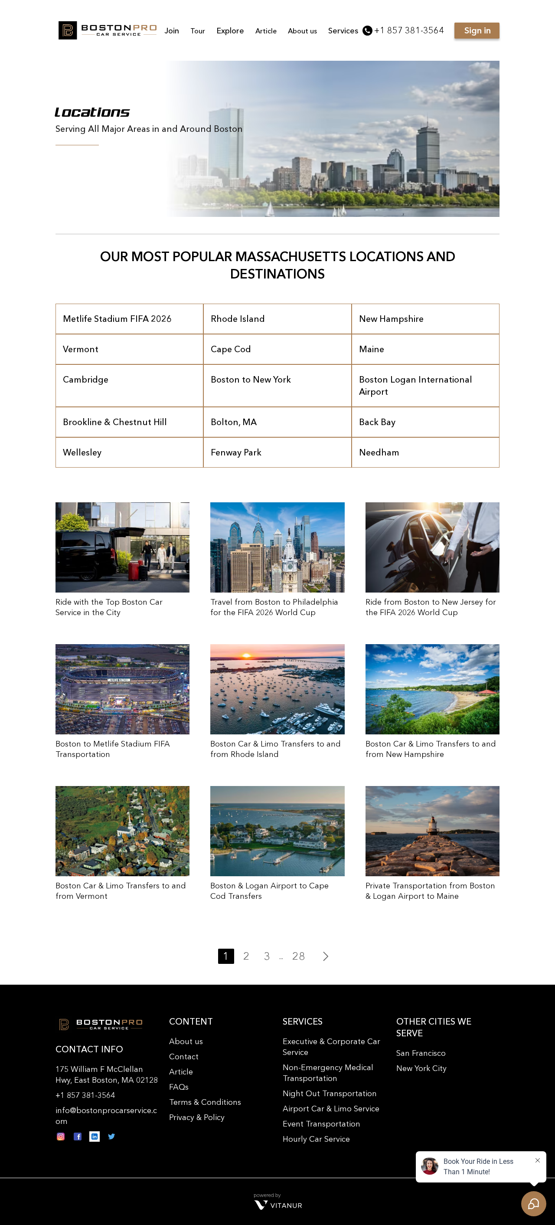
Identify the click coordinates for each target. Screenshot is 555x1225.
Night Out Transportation (330, 1093)
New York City (421, 1068)
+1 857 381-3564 (409, 30)
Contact (184, 1056)
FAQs (179, 1087)
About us (302, 30)
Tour (197, 30)
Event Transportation (321, 1124)
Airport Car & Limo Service (331, 1109)
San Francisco (421, 1053)
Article (266, 30)
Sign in (477, 30)
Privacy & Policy (197, 1117)
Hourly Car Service (316, 1139)
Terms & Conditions (205, 1102)
